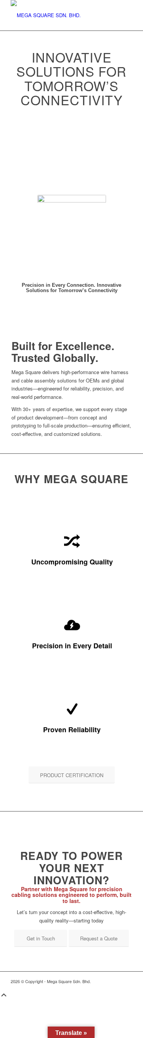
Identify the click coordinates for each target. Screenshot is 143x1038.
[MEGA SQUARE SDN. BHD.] (59, 15)
